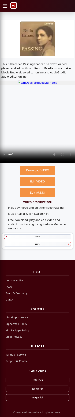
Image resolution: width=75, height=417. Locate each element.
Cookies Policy (15, 280)
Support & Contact (17, 361)
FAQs (9, 286)
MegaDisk (37, 397)
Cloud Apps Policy (17, 317)
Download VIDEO (37, 170)
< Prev (37, 237)
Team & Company (17, 293)
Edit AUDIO (37, 192)
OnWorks (37, 388)
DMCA (9, 299)
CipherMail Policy (16, 324)
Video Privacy (14, 336)
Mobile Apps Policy (17, 330)
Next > (37, 244)
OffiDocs (37, 380)
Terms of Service (16, 354)
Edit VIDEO (37, 181)
